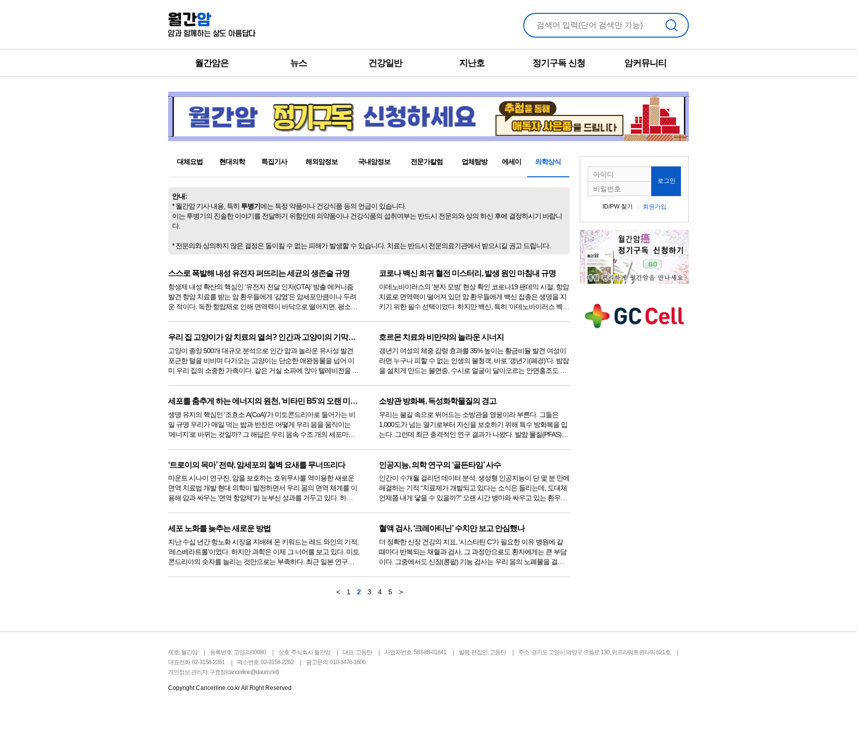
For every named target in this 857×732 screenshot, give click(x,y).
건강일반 (385, 63)
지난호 (472, 63)
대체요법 (190, 161)
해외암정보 (322, 161)
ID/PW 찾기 (618, 206)
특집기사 (274, 161)
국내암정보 (374, 161)
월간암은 (212, 63)
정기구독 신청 (559, 63)
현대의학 (232, 161)
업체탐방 (475, 161)
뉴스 (298, 63)
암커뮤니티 (645, 63)
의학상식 (548, 161)
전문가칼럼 (427, 161)
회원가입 (655, 206)
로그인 (666, 180)
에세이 (511, 161)
